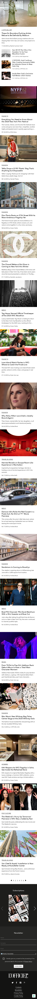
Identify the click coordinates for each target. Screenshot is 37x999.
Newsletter (18, 990)
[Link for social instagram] (20, 983)
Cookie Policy (18, 996)
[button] (35, 908)
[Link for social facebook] (16, 983)
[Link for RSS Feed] (24, 983)
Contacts (18, 987)
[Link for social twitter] (12, 983)
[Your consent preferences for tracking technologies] (34, 996)
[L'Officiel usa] (18, 2)
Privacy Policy (28, 961)
